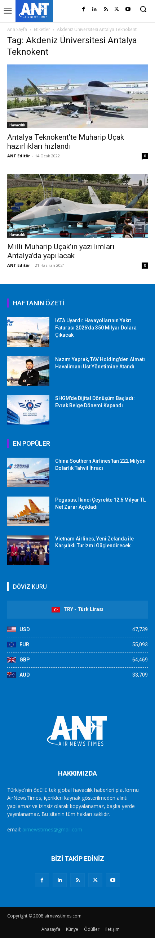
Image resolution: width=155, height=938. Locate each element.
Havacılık (17, 124)
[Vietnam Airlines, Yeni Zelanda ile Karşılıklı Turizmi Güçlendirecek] (28, 550)
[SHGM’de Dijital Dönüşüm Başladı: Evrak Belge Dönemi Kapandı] (28, 410)
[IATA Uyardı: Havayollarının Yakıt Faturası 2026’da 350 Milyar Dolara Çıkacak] (28, 332)
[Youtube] (127, 9)
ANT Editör (18, 155)
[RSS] (105, 9)
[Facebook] (83, 9)
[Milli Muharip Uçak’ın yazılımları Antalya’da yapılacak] (77, 206)
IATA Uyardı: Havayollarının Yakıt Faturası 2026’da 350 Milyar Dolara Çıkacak (96, 327)
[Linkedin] (94, 9)
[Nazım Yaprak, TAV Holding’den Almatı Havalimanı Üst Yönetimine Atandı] (28, 371)
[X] (116, 9)
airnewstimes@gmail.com (52, 829)
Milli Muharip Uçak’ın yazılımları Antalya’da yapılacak (61, 251)
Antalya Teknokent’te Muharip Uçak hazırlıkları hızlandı (65, 142)
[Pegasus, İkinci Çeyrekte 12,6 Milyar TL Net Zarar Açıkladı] (28, 511)
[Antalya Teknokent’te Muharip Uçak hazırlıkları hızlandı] (77, 96)
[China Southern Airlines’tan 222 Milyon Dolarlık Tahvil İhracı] (28, 472)
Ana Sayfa (17, 29)
